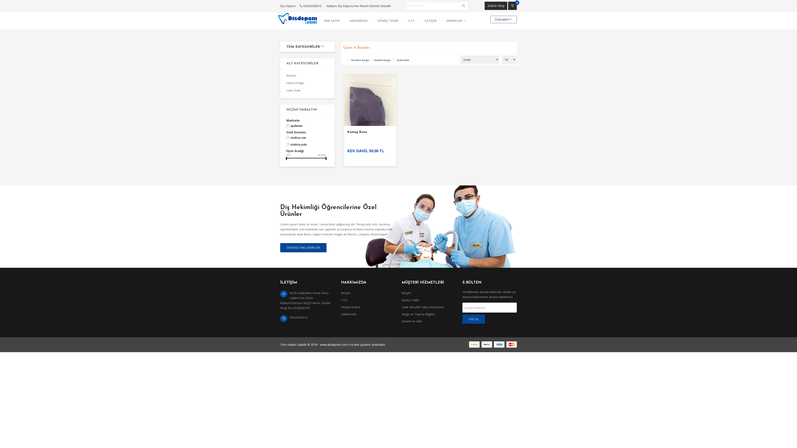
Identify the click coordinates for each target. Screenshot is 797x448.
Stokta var (298, 138)
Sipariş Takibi (410, 300)
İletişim (346, 293)
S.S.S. (344, 300)
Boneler (291, 75)
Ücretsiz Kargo (359, 60)
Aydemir (296, 126)
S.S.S (411, 21)
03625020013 (311, 6)
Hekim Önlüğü (295, 83)
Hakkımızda (348, 314)
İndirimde (403, 60)
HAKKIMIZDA (359, 21)
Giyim (347, 48)
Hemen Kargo (382, 60)
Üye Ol (474, 319)
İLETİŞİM (430, 21)
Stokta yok (298, 144)
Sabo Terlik (293, 90)
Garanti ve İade (412, 321)
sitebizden (378, 345)
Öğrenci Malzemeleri (303, 248)
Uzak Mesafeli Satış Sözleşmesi (423, 307)
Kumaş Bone (357, 132)
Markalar (454, 21)
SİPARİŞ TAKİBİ (388, 21)
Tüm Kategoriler (303, 47)
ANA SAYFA (332, 21)
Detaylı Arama (350, 307)
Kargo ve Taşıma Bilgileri (418, 314)
